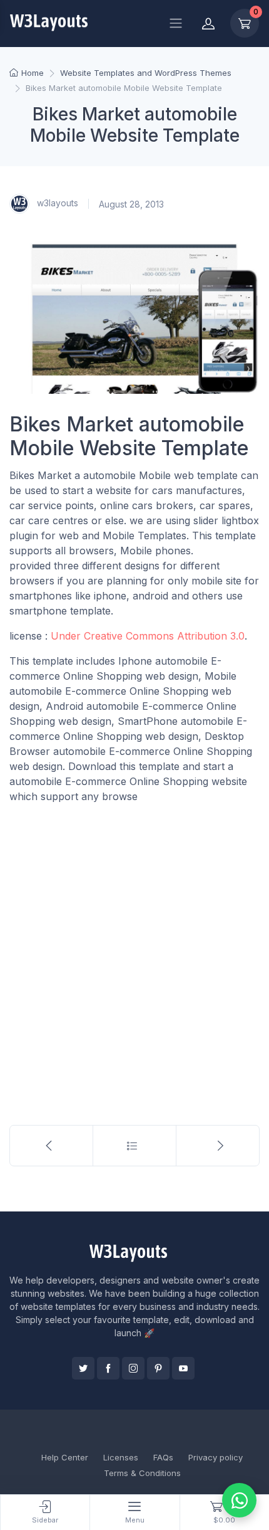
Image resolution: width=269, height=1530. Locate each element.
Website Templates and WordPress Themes (145, 73)
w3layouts (56, 203)
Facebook (108, 1368)
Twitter (83, 1368)
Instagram (133, 1368)
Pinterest (158, 1368)
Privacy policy (215, 1457)
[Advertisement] (134, 953)
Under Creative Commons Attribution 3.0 (148, 636)
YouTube (183, 1368)
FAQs (163, 1457)
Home (32, 73)
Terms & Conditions (142, 1473)
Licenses (120, 1457)
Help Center (64, 1457)
